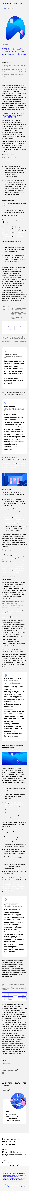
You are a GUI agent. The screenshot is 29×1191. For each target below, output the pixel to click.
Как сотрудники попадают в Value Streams (14, 74)
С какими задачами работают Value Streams (15, 69)
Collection (5, 645)
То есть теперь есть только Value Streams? (15, 71)
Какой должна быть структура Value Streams (15, 76)
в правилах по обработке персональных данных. (14, 1177)
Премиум (12, 645)
